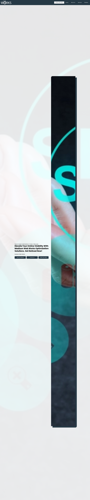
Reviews (86, 2)
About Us (73, 2)
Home (67, 2)
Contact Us (32, 257)
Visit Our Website (20, 257)
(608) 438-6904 (59, 2)
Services (80, 2)
